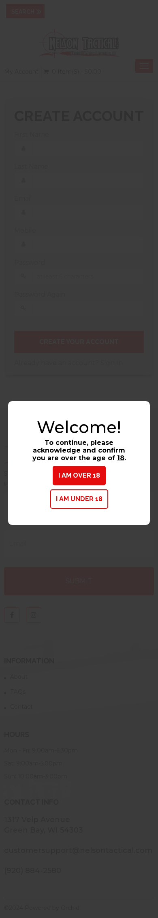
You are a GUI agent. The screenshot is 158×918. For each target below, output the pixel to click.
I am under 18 (79, 499)
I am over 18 (79, 475)
